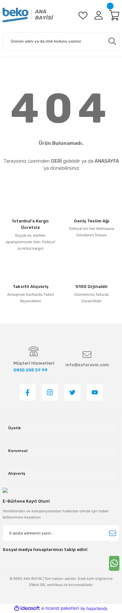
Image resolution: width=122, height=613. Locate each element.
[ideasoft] (27, 608)
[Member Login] (98, 15)
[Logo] (28, 15)
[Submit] (112, 533)
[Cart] (114, 15)
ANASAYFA (107, 161)
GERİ (56, 161)
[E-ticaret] (60, 608)
